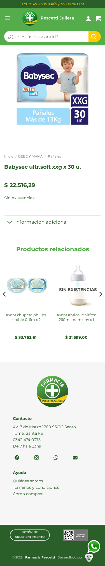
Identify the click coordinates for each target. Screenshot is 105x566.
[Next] (100, 305)
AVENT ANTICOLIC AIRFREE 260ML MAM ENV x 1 (76, 317)
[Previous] (4, 305)
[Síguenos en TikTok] (56, 458)
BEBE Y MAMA (30, 156)
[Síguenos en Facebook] (17, 458)
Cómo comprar (28, 493)
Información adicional (41, 222)
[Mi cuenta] (88, 18)
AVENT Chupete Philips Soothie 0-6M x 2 (26, 317)
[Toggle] (9, 222)
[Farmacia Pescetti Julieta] (48, 18)
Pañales (54, 156)
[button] (7, 18)
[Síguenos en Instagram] (36, 458)
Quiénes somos (28, 480)
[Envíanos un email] (75, 458)
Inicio (8, 156)
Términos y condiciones (36, 487)
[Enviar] (94, 36)
